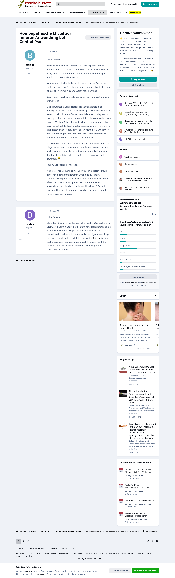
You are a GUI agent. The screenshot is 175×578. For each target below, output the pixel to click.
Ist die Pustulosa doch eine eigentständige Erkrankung (136, 113)
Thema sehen (138, 277)
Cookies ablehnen (120, 570)
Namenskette (130, 164)
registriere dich (149, 282)
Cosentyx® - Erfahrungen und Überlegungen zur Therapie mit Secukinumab (142, 408)
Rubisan (96, 238)
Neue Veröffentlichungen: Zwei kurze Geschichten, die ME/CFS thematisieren (142, 369)
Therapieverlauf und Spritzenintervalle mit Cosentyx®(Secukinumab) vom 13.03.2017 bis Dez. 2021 (142, 397)
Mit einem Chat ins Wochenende (139, 500)
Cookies (64, 549)
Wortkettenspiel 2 (132, 157)
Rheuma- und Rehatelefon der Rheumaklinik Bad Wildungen (138, 470)
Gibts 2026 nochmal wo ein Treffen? (136, 188)
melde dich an (131, 282)
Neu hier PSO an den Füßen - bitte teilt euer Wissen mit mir (139, 104)
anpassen (41, 574)
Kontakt (54, 549)
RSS (74, 549)
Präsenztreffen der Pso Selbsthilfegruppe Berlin (136, 514)
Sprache (21, 549)
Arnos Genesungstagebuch (137, 376)
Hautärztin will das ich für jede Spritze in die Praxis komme (138, 122)
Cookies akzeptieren (146, 570)
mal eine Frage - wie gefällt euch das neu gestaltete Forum (138, 179)
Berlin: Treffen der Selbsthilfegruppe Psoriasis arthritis (137, 487)
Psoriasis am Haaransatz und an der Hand (135, 326)
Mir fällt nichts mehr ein (135, 139)
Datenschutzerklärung (39, 549)
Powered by (87, 559)
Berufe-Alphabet (131, 171)
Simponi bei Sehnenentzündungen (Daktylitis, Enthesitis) (140, 131)
